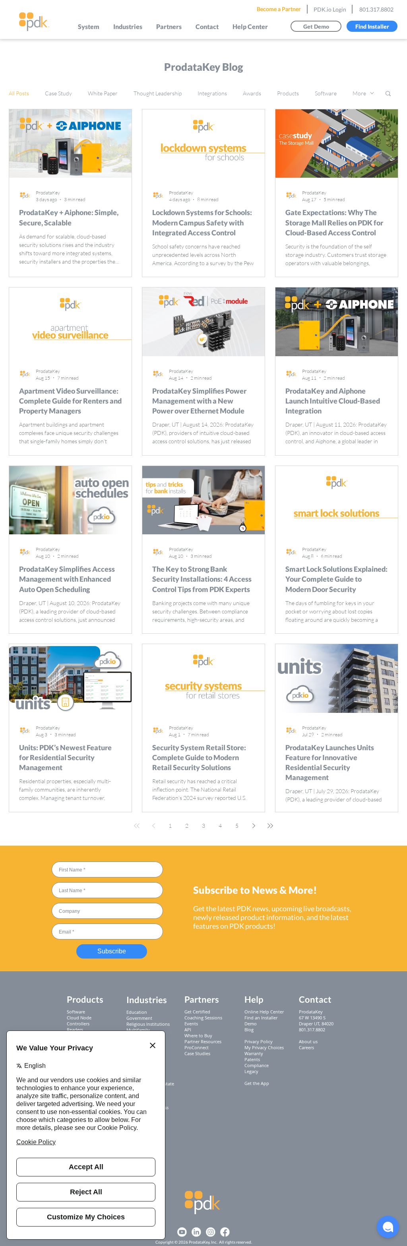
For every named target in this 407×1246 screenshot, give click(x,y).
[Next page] (253, 826)
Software (326, 93)
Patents (252, 1059)
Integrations (212, 93)
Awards (252, 93)
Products (288, 93)
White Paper (103, 93)
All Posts (19, 93)
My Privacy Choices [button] (264, 1047)
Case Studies (197, 1053)
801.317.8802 (376, 9)
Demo (250, 1024)
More (359, 93)
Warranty (253, 1053)
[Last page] (270, 826)
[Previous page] (153, 826)
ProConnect (196, 1047)
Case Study (58, 93)
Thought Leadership (158, 93)
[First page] (137, 826)
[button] (89, 26)
